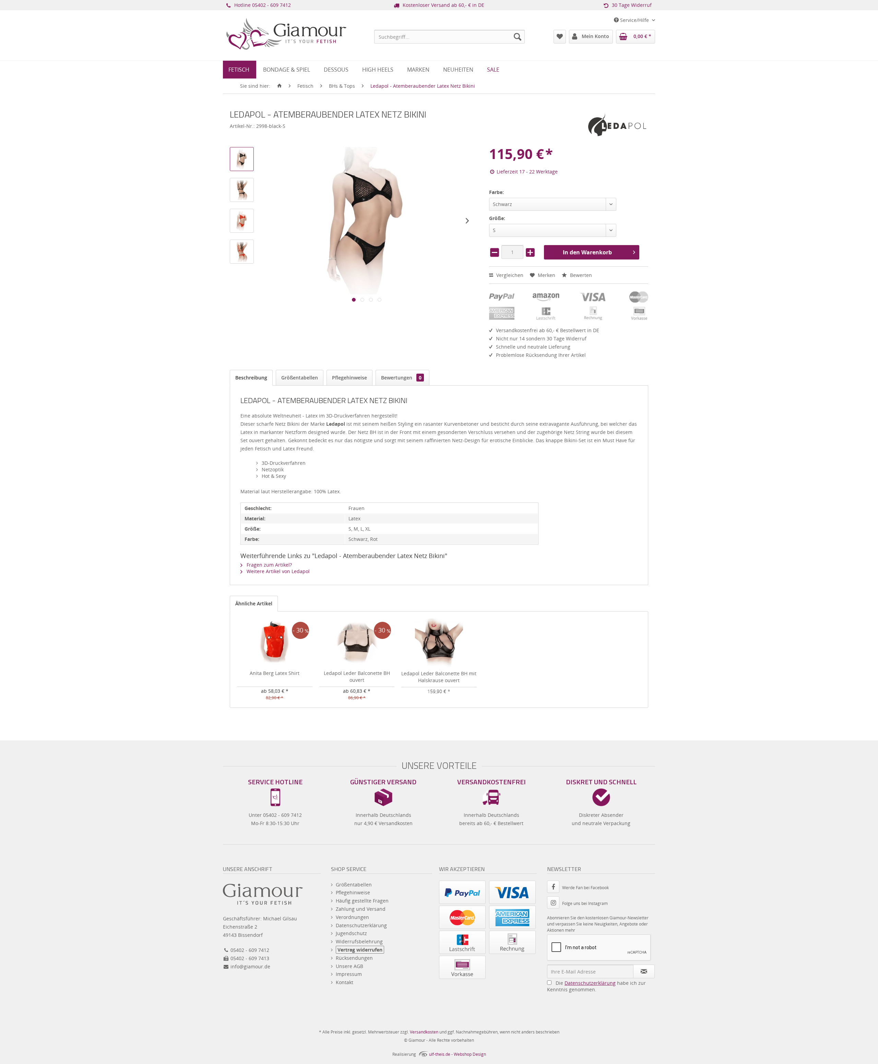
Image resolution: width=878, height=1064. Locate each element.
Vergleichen (509, 275)
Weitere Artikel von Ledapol (277, 571)
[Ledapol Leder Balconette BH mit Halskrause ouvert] (439, 643)
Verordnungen (352, 917)
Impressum (349, 974)
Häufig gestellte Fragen (362, 900)
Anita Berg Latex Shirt (274, 673)
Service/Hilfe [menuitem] (634, 20)
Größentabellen (299, 377)
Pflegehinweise (349, 377)
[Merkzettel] (560, 37)
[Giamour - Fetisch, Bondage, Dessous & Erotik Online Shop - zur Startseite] (286, 43)
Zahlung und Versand (360, 909)
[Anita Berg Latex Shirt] (274, 642)
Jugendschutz (351, 933)
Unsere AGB (349, 966)
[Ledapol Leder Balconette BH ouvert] (357, 642)
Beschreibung (251, 377)
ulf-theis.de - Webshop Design (457, 1054)
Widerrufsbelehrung (359, 941)
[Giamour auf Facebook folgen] (554, 888)
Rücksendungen (354, 958)
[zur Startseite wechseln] (279, 86)
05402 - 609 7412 (271, 5)
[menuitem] (449, 37)
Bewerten (580, 275)
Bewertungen (401, 377)
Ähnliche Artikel (253, 603)
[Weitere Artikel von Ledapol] (617, 124)
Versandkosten (424, 1032)
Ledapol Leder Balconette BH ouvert (357, 676)
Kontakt (344, 982)
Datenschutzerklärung (361, 925)
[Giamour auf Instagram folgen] (554, 903)
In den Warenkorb (587, 252)
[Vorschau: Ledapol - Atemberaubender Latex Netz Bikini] (242, 159)
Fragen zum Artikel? (268, 564)
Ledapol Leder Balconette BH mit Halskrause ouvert (438, 677)
